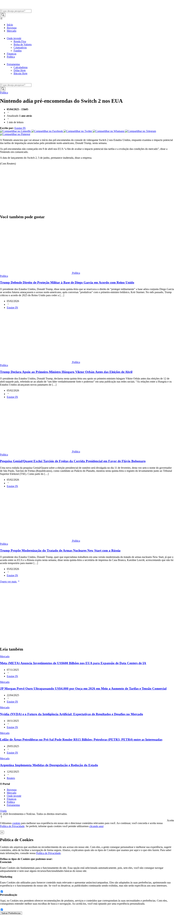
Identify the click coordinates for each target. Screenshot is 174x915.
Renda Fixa (20, 41)
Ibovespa (11, 27)
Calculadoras (21, 67)
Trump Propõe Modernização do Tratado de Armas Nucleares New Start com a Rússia (60, 550)
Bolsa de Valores (23, 44)
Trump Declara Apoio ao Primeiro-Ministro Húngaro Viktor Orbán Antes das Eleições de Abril (66, 372)
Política (11, 56)
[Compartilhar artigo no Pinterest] (15, 134)
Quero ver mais (8, 581)
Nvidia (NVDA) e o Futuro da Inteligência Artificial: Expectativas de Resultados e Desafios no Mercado (71, 714)
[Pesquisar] (2, 15)
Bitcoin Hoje (20, 73)
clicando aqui (96, 826)
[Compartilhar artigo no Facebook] (47, 131)
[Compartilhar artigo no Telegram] (140, 131)
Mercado (11, 30)
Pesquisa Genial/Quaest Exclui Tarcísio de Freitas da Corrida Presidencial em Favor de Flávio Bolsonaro (73, 461)
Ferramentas (13, 64)
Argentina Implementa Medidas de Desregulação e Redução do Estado (49, 765)
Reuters (11, 778)
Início (10, 24)
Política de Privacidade (12, 826)
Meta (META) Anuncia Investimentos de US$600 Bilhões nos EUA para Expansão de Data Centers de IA (73, 663)
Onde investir (14, 38)
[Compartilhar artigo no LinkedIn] (15, 131)
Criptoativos (20, 47)
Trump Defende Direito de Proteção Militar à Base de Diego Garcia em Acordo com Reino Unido (67, 282)
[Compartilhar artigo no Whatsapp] (109, 131)
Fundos (18, 50)
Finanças (11, 53)
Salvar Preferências (11, 913)
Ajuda (3, 810)
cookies (16, 823)
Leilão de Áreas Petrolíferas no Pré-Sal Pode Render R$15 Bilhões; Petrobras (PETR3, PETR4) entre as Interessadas (81, 739)
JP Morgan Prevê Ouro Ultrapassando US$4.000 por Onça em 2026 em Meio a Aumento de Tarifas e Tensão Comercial (83, 688)
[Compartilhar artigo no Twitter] (78, 131)
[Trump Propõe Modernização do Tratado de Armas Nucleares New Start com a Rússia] (36, 540)
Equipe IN (20, 128)
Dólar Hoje (20, 70)
